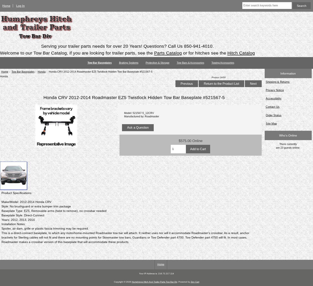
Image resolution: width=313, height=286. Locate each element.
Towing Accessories (222, 62)
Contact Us (273, 106)
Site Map (271, 123)
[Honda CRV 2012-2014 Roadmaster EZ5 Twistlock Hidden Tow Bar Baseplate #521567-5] (13, 176)
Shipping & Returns (278, 81)
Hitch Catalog (241, 52)
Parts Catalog (168, 52)
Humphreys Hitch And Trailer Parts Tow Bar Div (154, 282)
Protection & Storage (157, 62)
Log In (20, 5)
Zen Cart (195, 282)
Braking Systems (128, 62)
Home (6, 5)
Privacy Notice (275, 90)
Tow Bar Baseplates (22, 71)
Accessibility (273, 98)
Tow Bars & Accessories (190, 62)
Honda (42, 71)
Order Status (273, 115)
